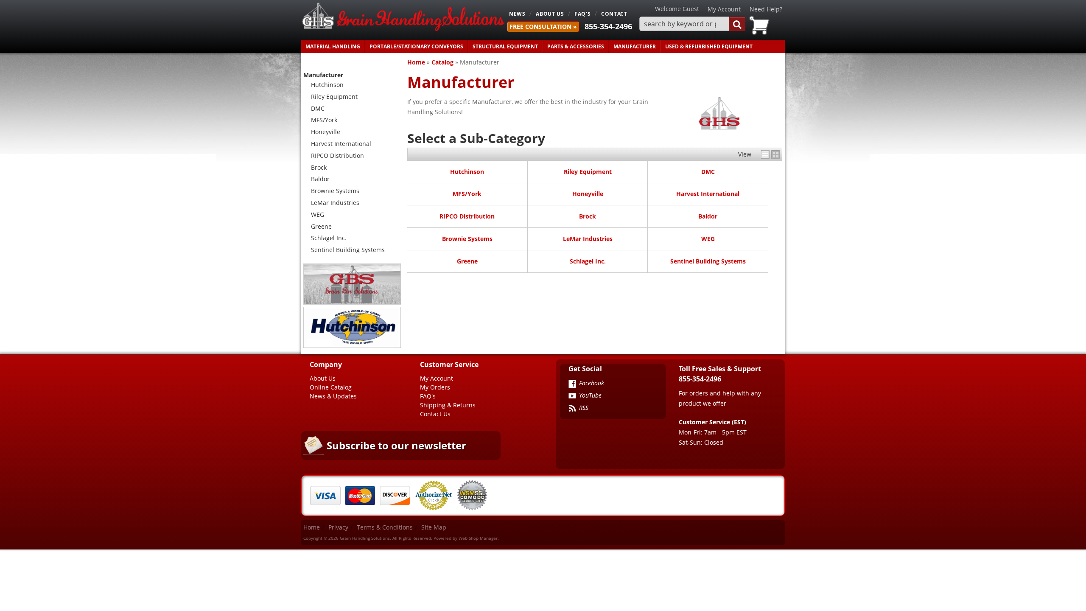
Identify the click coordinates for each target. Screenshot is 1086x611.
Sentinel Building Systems (708, 261)
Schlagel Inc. (588, 261)
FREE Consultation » (543, 26)
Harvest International (707, 194)
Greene (467, 261)
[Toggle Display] (770, 154)
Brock (587, 216)
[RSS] (572, 409)
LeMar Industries (588, 239)
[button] (692, 24)
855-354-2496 (608, 26)
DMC (708, 172)
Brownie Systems (467, 239)
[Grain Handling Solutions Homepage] (403, 17)
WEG (708, 239)
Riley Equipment (588, 172)
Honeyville (587, 194)
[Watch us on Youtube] (572, 397)
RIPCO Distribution (467, 216)
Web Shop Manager (478, 538)
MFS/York (467, 194)
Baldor (707, 216)
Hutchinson (467, 172)
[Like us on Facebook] (572, 384)
